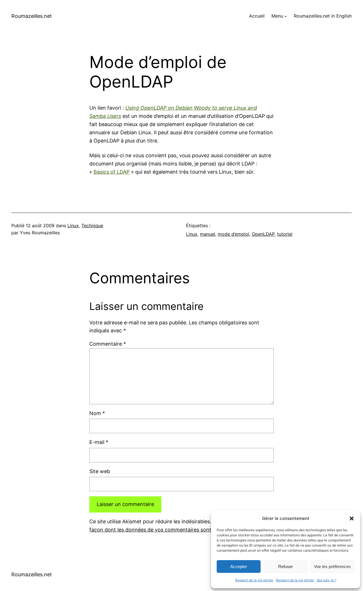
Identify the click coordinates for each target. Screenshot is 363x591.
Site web (99, 471)
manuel (207, 234)
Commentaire (107, 344)
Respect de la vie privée (254, 580)
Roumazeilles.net (31, 16)
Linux (73, 225)
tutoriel (284, 234)
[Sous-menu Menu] (285, 16)
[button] (351, 518)
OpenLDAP (263, 234)
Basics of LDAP (112, 172)
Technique (92, 225)
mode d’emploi (233, 234)
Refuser (285, 566)
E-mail (98, 442)
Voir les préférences (332, 566)
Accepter (238, 566)
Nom (97, 413)
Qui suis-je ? (326, 580)
